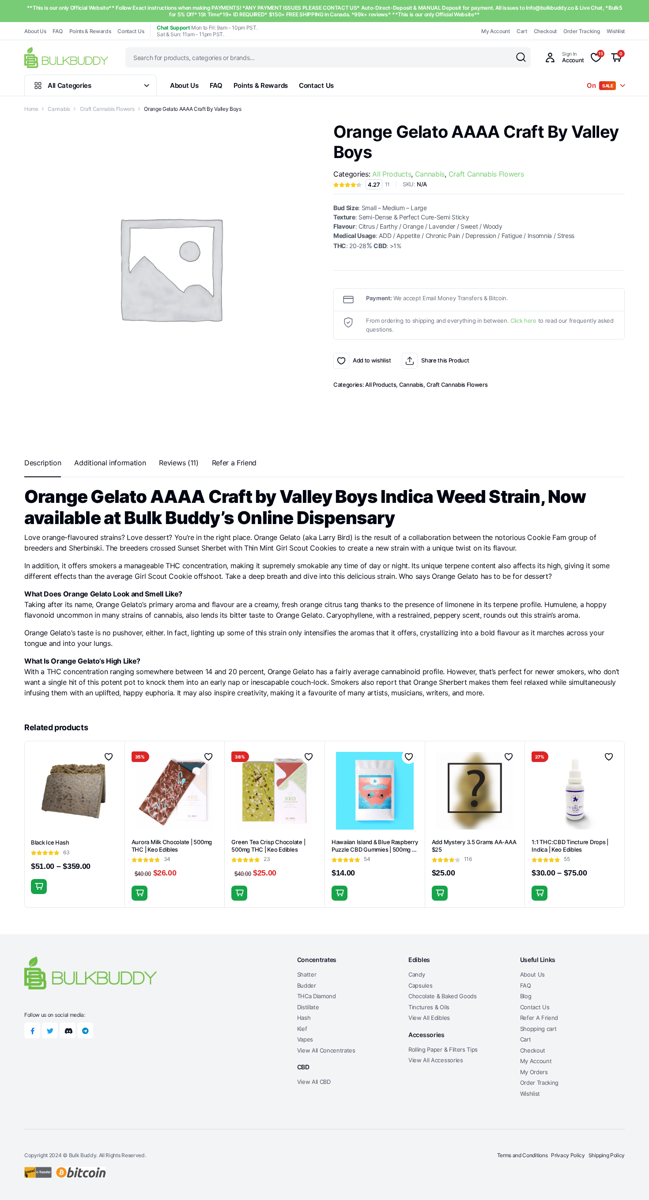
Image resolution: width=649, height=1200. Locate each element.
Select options (39, 886)
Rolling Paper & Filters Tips (443, 1049)
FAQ (57, 31)
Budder (306, 985)
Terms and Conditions (522, 1155)
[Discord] (67, 1030)
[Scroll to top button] (629, 1180)
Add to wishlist (341, 361)
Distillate (308, 1007)
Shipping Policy (607, 1155)
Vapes (305, 1039)
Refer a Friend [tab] (234, 462)
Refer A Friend (539, 1017)
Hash (304, 1017)
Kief (302, 1028)
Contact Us (130, 31)
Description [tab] (42, 462)
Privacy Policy (568, 1155)
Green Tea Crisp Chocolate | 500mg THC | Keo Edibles (268, 845)
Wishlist (616, 31)
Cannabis (59, 109)
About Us (35, 31)
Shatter (307, 974)
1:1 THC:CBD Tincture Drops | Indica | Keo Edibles (570, 845)
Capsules (420, 985)
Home (31, 109)
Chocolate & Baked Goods (442, 996)
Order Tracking (581, 31)
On (600, 85)
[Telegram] (85, 1030)
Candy (416, 974)
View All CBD (314, 1081)
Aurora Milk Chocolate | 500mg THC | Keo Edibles (172, 845)
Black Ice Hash (50, 842)
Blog (526, 996)
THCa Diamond (316, 996)
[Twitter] (50, 1030)
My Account (495, 31)
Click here (523, 320)
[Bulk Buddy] (66, 57)
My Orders (534, 1071)
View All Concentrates (326, 1050)
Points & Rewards (90, 31)
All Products (391, 174)
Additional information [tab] (110, 462)
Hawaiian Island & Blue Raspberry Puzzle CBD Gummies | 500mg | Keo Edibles (375, 849)
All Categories (69, 85)
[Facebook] (32, 1030)
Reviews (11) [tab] (178, 462)
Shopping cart (538, 1028)
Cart (522, 31)
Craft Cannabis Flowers (107, 109)
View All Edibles (429, 1017)
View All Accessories (435, 1060)
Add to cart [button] (139, 893)
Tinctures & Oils (428, 1007)
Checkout (545, 31)
